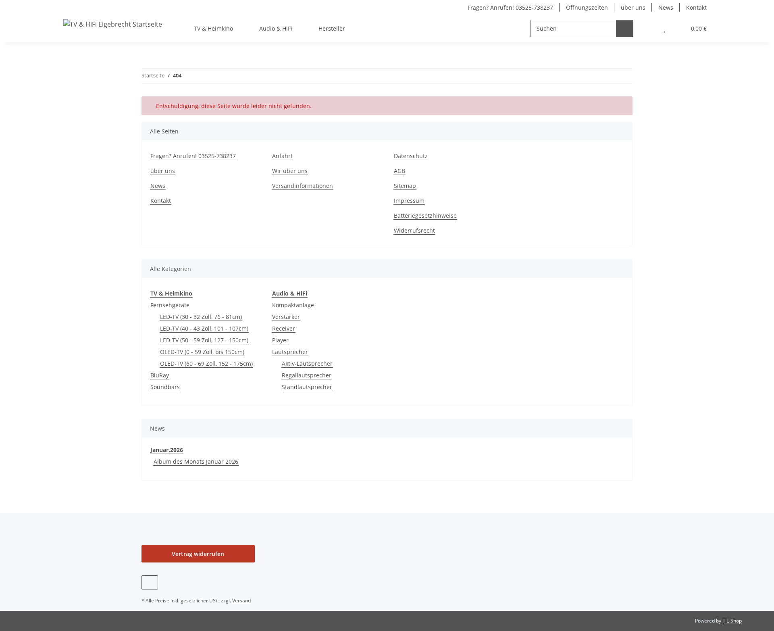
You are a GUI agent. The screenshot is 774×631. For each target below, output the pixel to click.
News (665, 7)
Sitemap (405, 186)
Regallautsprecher (306, 375)
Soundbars (165, 387)
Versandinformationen (302, 186)
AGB (399, 171)
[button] (648, 28)
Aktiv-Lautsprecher (307, 363)
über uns (633, 7)
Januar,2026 (166, 450)
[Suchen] (624, 28)
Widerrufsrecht (414, 230)
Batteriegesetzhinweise (425, 215)
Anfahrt (282, 156)
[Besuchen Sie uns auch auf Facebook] (149, 582)
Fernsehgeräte (169, 305)
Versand (241, 600)
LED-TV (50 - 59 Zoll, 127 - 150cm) (204, 340)
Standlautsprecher (307, 387)
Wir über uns (290, 171)
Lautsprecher (290, 352)
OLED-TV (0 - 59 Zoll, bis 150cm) (202, 352)
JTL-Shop (732, 620)
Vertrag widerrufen (198, 554)
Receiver (283, 328)
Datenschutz (411, 156)
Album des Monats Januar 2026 (196, 461)
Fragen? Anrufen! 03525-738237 (510, 7)
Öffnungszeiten (587, 7)
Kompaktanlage (293, 305)
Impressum (409, 200)
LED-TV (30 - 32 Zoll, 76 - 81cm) (201, 317)
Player (280, 340)
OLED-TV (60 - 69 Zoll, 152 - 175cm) (206, 363)
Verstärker (286, 317)
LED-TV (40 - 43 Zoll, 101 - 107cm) (204, 328)
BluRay (159, 375)
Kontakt (696, 7)
